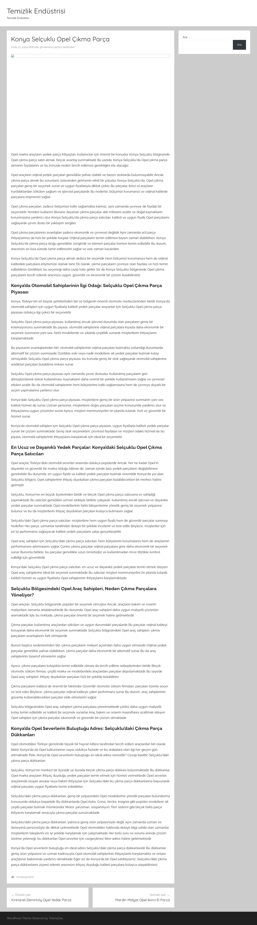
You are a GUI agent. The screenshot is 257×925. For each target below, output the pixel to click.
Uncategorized (25, 877)
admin (58, 47)
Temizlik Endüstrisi (36, 10)
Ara (185, 37)
